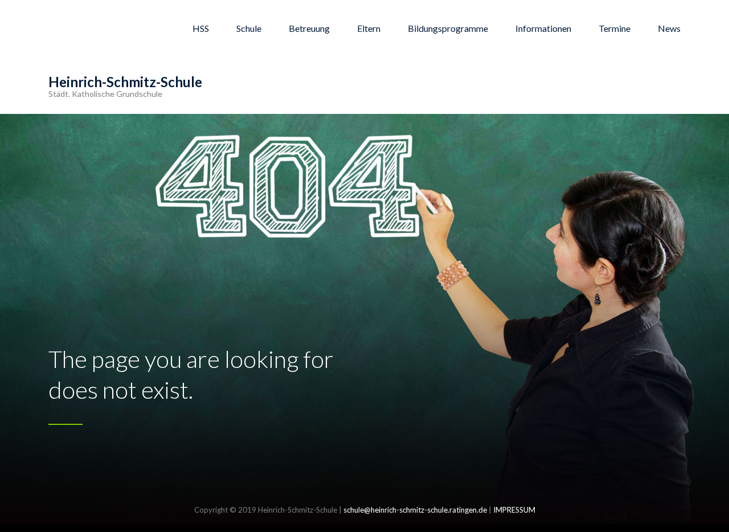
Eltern (368, 28)
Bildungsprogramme (448, 28)
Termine (614, 28)
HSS (201, 28)
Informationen (543, 28)
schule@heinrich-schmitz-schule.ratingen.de (415, 509)
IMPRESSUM (514, 509)
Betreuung (309, 28)
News (669, 28)
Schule (248, 28)
